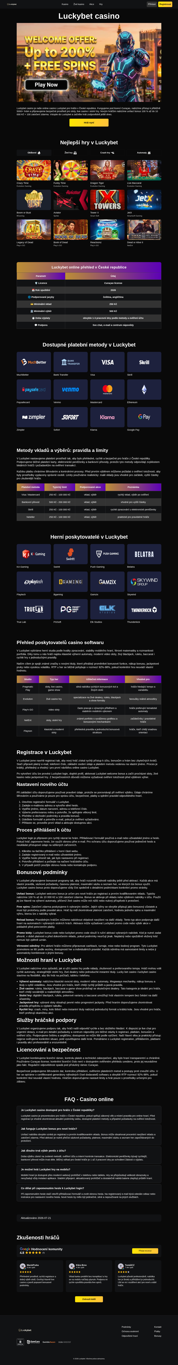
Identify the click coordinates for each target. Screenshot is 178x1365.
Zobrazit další (89, 1299)
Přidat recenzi (145, 1251)
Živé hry (69, 153)
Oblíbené (32, 153)
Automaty (142, 153)
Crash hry (105, 153)
